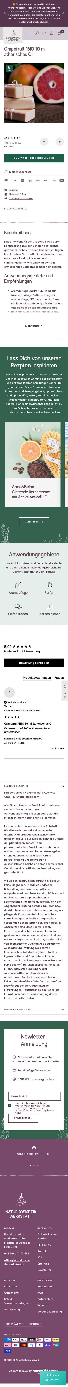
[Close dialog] (63, 678)
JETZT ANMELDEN (44, 702)
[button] (53, 1378)
